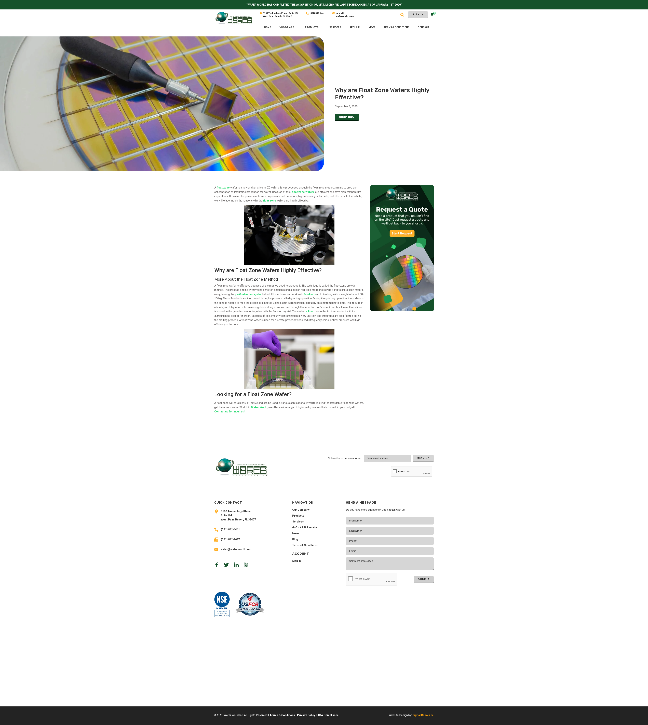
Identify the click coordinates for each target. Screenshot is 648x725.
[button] (311, 28)
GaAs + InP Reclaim (304, 527)
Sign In (418, 14)
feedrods (310, 294)
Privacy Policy (306, 715)
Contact (423, 27)
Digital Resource (423, 715)
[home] (234, 23)
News (295, 533)
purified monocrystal (248, 294)
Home (267, 27)
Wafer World (259, 407)
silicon (310, 311)
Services (298, 521)
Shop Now (347, 117)
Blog (295, 539)
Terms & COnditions (396, 27)
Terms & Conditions (305, 545)
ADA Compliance (328, 715)
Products (311, 27)
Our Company (300, 509)
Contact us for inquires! (229, 411)
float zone (223, 187)
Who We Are (286, 27)
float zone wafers (303, 192)
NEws (372, 27)
